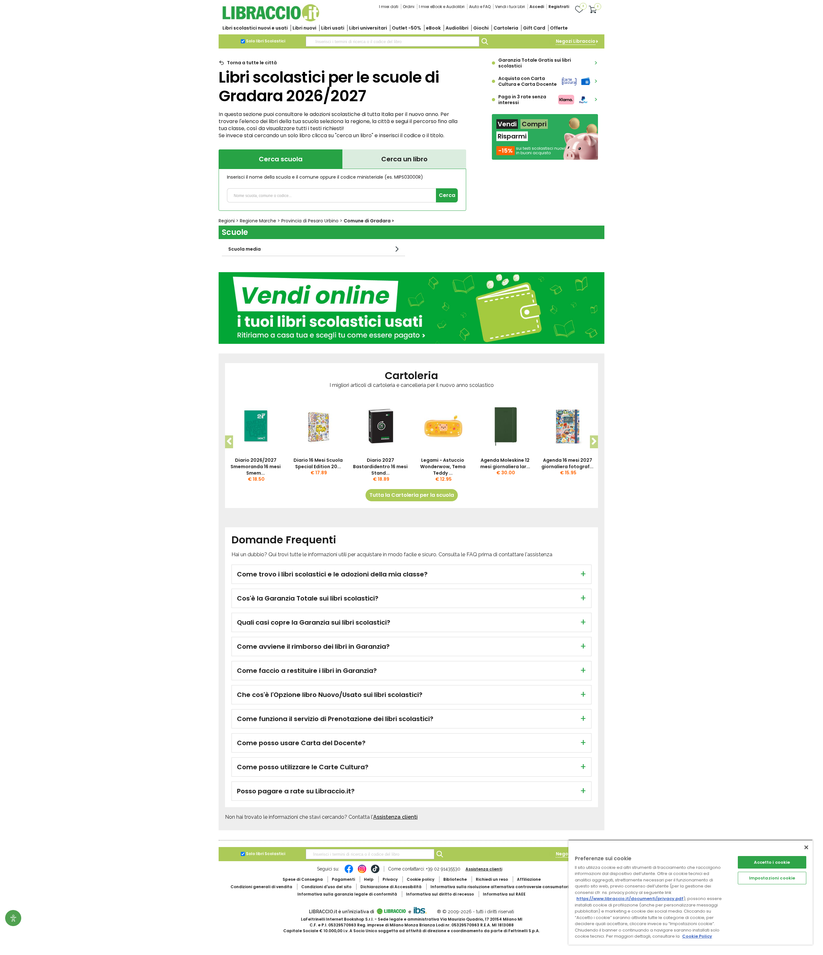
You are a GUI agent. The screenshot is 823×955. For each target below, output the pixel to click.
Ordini (408, 6)
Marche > (260, 221)
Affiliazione (529, 879)
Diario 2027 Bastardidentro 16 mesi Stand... (380, 466)
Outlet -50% (406, 28)
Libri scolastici (255, 28)
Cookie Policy (697, 936)
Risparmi (512, 136)
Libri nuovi (304, 28)
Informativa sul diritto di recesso (440, 894)
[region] (690, 892)
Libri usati (332, 28)
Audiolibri (457, 28)
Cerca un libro (404, 159)
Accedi (536, 6)
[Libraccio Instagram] (361, 872)
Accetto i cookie (772, 862)
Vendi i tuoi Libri (510, 6)
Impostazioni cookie (772, 878)
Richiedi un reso (492, 879)
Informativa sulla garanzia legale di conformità (347, 894)
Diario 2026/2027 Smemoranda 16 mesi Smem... (256, 466)
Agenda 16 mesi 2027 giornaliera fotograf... (567, 463)
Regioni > (229, 221)
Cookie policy (420, 879)
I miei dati (388, 6)
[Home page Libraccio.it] (271, 20)
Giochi (481, 28)
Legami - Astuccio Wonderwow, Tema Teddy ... (443, 466)
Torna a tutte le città (252, 63)
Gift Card (534, 28)
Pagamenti (343, 879)
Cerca (447, 195)
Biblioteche (455, 879)
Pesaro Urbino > (312, 221)
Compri (534, 124)
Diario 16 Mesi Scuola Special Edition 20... (318, 463)
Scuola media (244, 249)
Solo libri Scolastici (265, 41)
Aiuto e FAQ (480, 6)
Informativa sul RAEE (504, 894)
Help (369, 879)
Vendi (507, 124)
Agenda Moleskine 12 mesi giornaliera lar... (505, 463)
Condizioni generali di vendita (261, 886)
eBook (433, 28)
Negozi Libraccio (575, 41)
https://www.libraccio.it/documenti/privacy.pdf (629, 899)
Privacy (390, 879)
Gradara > (369, 221)
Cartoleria (505, 28)
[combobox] (392, 41)
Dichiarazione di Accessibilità (390, 886)
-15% (505, 151)
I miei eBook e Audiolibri (442, 6)
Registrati (558, 6)
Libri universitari (368, 28)
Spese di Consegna (303, 879)
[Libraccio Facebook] (348, 872)
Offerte (559, 28)
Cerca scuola (281, 159)
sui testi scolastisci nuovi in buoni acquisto (540, 150)
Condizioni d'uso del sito (326, 886)
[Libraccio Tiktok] (375, 872)
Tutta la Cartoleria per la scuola (411, 495)
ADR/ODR (511, 886)
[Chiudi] (806, 847)
